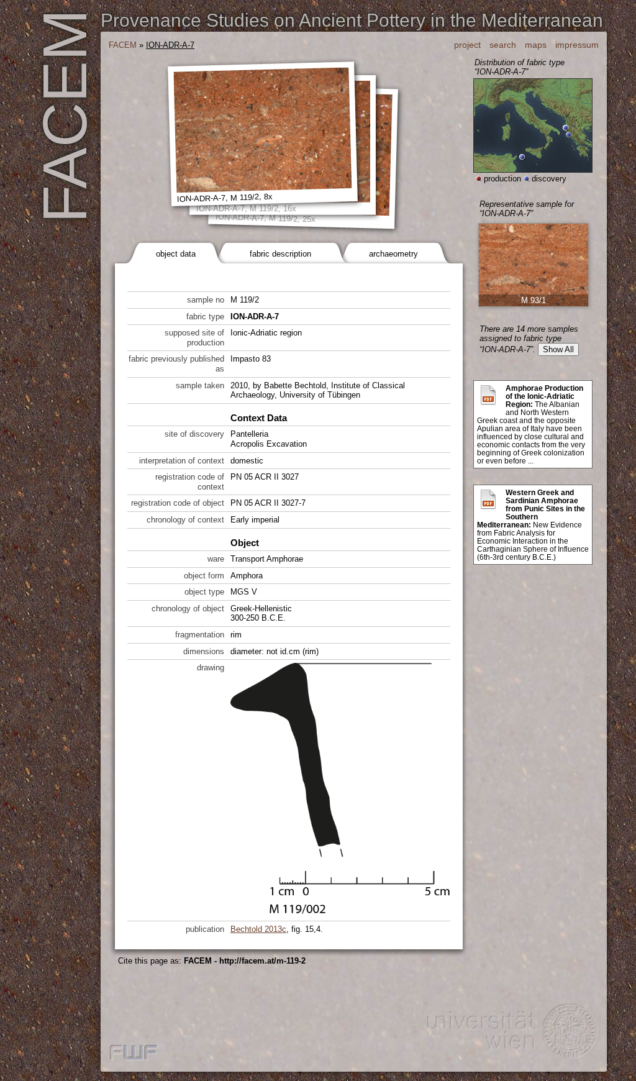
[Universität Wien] (510, 1033)
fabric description (280, 253)
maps (536, 45)
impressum (577, 45)
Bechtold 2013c (258, 929)
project (467, 45)
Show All (558, 349)
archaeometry (393, 253)
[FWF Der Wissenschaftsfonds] (134, 1054)
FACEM (123, 45)
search (502, 45)
